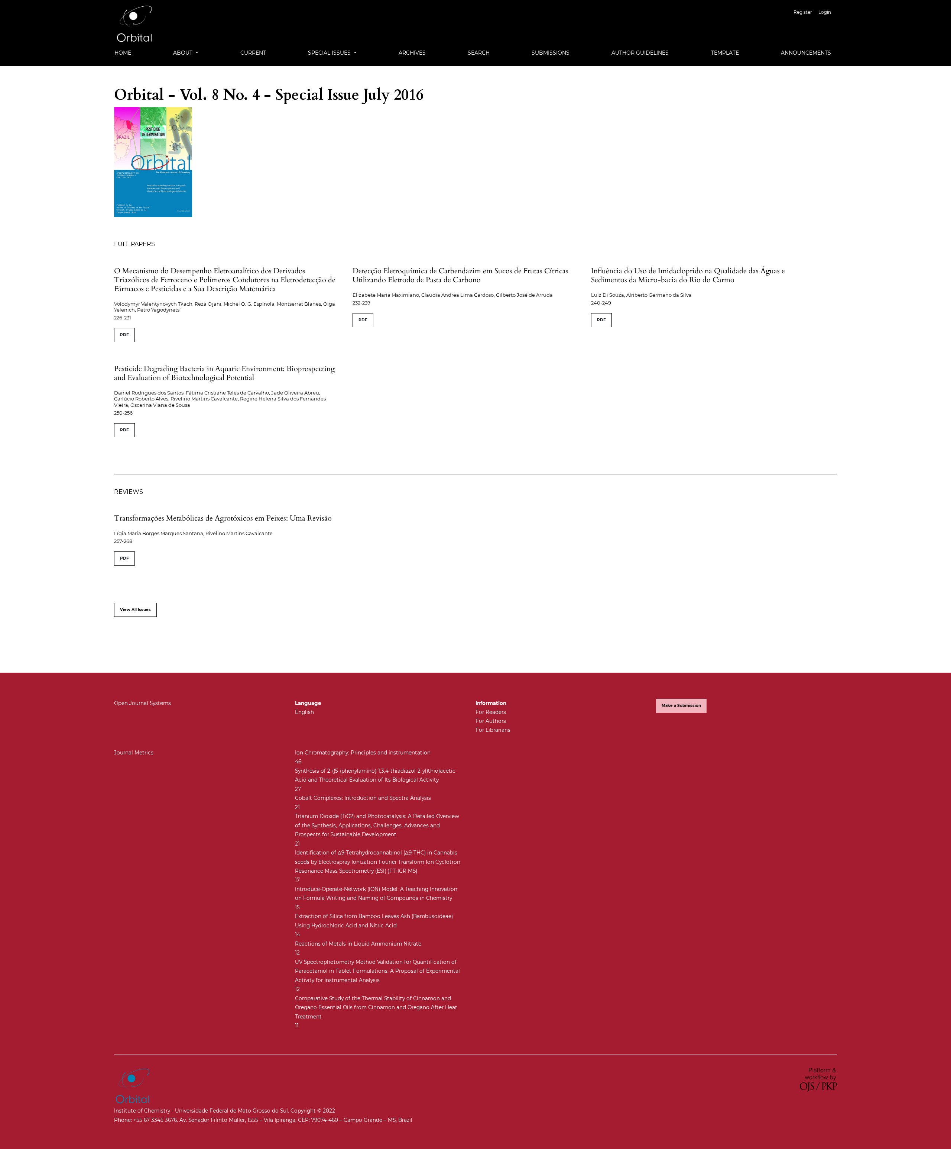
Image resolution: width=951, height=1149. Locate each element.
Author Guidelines (640, 52)
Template (725, 52)
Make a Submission (681, 705)
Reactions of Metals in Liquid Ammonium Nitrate (358, 944)
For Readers (491, 712)
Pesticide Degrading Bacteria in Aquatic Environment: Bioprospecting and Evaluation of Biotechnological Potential (224, 373)
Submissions (550, 52)
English (304, 712)
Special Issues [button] (330, 52)
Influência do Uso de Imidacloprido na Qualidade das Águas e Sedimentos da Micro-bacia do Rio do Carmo (688, 275)
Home (122, 52)
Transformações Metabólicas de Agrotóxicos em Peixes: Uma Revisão (223, 518)
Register (802, 12)
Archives (412, 52)
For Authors (491, 721)
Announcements (806, 52)
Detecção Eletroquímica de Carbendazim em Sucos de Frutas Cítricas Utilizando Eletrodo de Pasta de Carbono (460, 275)
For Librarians (493, 730)
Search (479, 52)
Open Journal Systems (142, 703)
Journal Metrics (133, 753)
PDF (124, 334)
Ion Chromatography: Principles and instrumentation (363, 753)
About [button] (183, 52)
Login (824, 12)
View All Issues (135, 609)
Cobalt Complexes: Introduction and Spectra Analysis (363, 798)
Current (253, 52)
